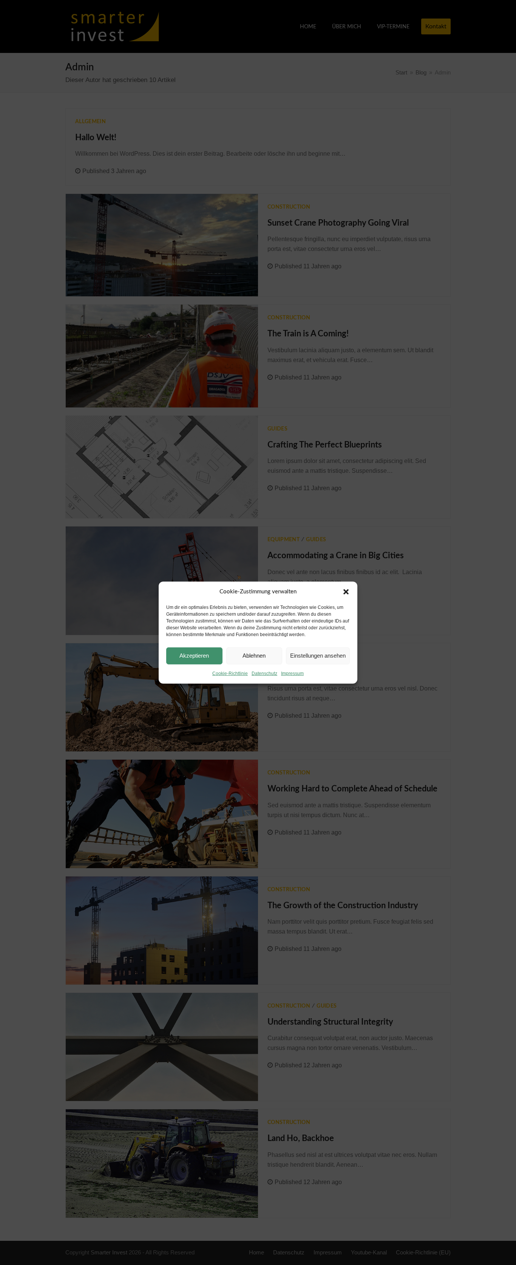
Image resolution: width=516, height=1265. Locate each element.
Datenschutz (264, 673)
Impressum (292, 673)
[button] (346, 592)
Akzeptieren (194, 655)
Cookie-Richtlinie (230, 673)
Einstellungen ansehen (318, 655)
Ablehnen (254, 655)
